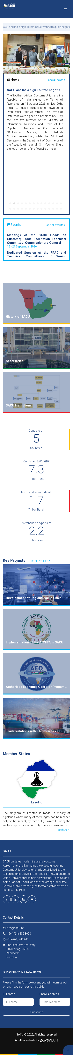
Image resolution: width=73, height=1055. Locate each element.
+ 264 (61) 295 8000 (18, 933)
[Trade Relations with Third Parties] (36, 718)
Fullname (9, 994)
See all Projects (39, 560)
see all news (55, 79)
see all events (55, 225)
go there (62, 829)
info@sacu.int (15, 928)
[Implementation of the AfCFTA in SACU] (36, 629)
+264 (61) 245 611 (17, 939)
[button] (10, 203)
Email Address (49, 994)
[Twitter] (15, 899)
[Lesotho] (36, 779)
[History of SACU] (36, 303)
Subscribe (36, 1012)
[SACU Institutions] (36, 392)
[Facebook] (7, 899)
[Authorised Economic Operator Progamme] (36, 673)
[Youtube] (32, 899)
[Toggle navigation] (65, 9)
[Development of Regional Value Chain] (36, 584)
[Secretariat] (36, 347)
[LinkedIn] (23, 899)
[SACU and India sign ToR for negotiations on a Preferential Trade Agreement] (36, 54)
